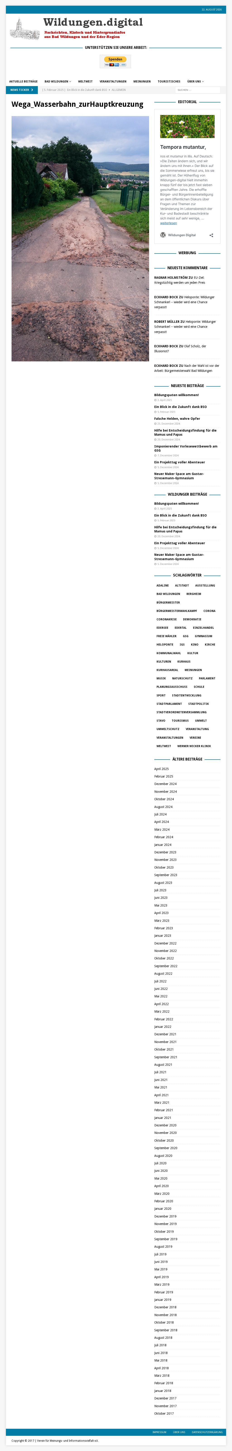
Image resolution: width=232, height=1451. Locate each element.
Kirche (210, 644)
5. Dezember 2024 (168, 467)
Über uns (194, 81)
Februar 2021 (163, 1110)
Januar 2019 (162, 1300)
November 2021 (165, 1042)
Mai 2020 (160, 1178)
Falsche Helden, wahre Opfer (177, 418)
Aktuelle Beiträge (23, 81)
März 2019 (161, 1284)
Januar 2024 (162, 845)
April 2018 (161, 1368)
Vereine (195, 737)
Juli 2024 (160, 814)
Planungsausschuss (172, 686)
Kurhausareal (167, 670)
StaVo (161, 720)
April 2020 (161, 1186)
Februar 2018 (163, 1383)
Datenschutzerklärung (207, 1432)
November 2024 (165, 791)
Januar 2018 (162, 1391)
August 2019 (163, 1246)
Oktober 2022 (164, 958)
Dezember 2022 (165, 943)
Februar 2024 (163, 837)
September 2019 (165, 1239)
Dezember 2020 (165, 1125)
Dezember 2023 (165, 852)
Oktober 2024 (164, 799)
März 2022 (161, 1011)
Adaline (163, 585)
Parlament (207, 678)
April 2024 (161, 822)
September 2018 (165, 1330)
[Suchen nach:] (197, 90)
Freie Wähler (166, 636)
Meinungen (142, 81)
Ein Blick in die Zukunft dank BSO (180, 407)
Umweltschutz (168, 729)
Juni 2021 (161, 1080)
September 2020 (165, 1148)
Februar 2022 (163, 1019)
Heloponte (165, 644)
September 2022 (165, 966)
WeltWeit (85, 81)
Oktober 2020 (164, 1140)
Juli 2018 (160, 1345)
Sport (161, 695)
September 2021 (165, 1057)
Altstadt (182, 585)
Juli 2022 (160, 981)
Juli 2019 (160, 1254)
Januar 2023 (162, 935)
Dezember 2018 (165, 1307)
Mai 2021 (160, 1087)
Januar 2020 (162, 1208)
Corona (209, 611)
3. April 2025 (164, 400)
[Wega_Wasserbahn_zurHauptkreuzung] (80, 358)
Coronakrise (167, 619)
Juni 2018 (161, 1353)
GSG (185, 636)
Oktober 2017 (164, 1413)
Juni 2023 (161, 897)
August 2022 (163, 973)
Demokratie (192, 619)
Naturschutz (182, 678)
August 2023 (163, 883)
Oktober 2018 (164, 1322)
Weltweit (164, 746)
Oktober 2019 (164, 1231)
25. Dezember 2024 (168, 423)
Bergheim (193, 594)
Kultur (192, 653)
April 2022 (161, 1004)
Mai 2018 (160, 1360)
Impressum (159, 1432)
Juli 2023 (160, 890)
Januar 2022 (162, 1027)
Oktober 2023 (164, 867)
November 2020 (165, 1133)
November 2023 (165, 860)
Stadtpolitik (198, 704)
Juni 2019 (161, 1262)
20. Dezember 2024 (168, 439)
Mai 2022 (160, 996)
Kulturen (164, 661)
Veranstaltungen (113, 81)
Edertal (181, 627)
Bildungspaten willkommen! (176, 395)
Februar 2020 (163, 1201)
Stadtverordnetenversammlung (182, 712)
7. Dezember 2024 (168, 455)
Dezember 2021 (165, 1034)
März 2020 (161, 1193)
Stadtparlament (169, 704)
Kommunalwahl (169, 653)
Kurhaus (184, 661)
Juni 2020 (161, 1171)
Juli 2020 (160, 1163)
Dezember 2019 (165, 1216)
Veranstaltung (197, 729)
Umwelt (201, 720)
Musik (161, 678)
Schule (199, 686)
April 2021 (161, 1095)
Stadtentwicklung (186, 695)
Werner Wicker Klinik (194, 746)
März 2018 (161, 1375)
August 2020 (163, 1156)
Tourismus (180, 720)
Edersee (162, 627)
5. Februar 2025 (166, 411)
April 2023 (161, 913)
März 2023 (161, 920)
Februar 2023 (163, 928)
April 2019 (161, 1277)
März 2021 (161, 1102)
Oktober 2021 (164, 1049)
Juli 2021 (160, 1072)
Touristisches (169, 81)
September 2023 (165, 875)
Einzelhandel (203, 627)
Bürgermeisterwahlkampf (177, 611)
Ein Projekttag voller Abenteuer (179, 462)
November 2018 (165, 1315)
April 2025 (161, 769)
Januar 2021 (162, 1118)
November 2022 (165, 951)
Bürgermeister (168, 602)
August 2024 (163, 807)
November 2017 (165, 1406)
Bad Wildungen (56, 81)
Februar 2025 (163, 776)
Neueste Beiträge (187, 386)
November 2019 (165, 1224)
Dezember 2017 (165, 1398)
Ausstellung (205, 585)
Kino (194, 644)
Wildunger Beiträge (187, 494)
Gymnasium (203, 636)
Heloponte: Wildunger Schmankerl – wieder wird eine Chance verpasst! (184, 302)
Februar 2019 (163, 1292)
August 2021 (163, 1064)
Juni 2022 (161, 989)
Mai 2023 (160, 905)
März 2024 (161, 829)
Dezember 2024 (165, 784)
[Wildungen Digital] (76, 38)
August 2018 (163, 1337)
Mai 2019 (160, 1269)
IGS (182, 644)
